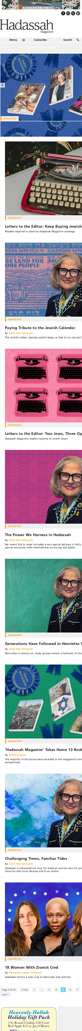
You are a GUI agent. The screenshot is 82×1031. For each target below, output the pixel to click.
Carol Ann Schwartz (21, 341)
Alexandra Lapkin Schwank (25, 980)
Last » (5, 1002)
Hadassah (14, 226)
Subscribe (40, 48)
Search (67, 48)
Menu (13, 48)
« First (24, 997)
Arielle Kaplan (17, 763)
